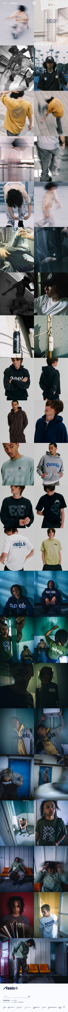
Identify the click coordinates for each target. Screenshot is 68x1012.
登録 (29, 996)
